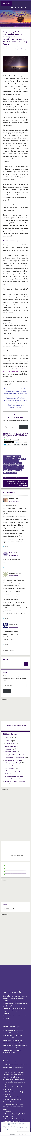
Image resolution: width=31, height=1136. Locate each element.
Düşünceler (8, 738)
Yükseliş (19, 470)
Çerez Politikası (18, 1129)
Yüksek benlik (12, 470)
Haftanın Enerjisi (10, 746)
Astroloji (15, 456)
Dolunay (6, 461)
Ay (20, 456)
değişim (23, 458)
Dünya (13, 458)
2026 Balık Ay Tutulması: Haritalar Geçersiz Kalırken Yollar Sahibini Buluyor (15, 1067)
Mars (14, 465)
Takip (5, 672)
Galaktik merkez (8, 463)
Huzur (20, 463)
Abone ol (23, 427)
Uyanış (22, 467)
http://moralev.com (9, 1052)
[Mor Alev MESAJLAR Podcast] (11, 7)
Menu (8, 3)
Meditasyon (20, 465)
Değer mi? (8, 1111)
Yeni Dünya (7, 472)
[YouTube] (25, 7)
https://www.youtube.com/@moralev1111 (15, 725)
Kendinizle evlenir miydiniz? (11, 478)
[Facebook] (18, 7)
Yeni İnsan (14, 472)
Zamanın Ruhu (11, 743)
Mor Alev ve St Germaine (13, 760)
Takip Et (7, 691)
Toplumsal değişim (14, 467)
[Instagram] (15, 7)
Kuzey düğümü (8, 465)
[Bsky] (28, 7)
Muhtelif (9, 741)
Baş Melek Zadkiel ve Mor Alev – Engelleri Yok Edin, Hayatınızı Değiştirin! (14, 1121)
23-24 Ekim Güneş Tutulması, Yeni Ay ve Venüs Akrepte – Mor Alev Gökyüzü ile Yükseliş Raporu (15, 483)
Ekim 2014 (12, 461)
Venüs (5, 470)
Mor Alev (16, 47)
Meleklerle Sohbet (10, 751)
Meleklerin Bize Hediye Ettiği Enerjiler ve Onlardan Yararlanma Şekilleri (13, 1107)
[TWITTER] (21, 7)
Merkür (5, 467)
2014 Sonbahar (7, 456)
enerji (17, 461)
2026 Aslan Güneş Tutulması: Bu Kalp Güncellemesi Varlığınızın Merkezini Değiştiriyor (14, 1099)
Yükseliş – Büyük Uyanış (12, 763)
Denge (18, 458)
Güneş (15, 463)
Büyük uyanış (7, 458)
